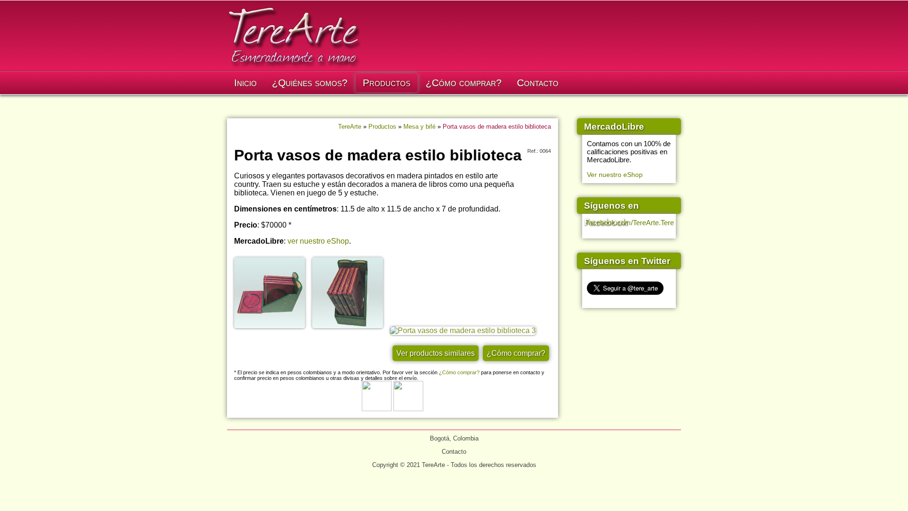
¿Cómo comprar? (464, 82)
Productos (386, 82)
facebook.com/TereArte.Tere (630, 223)
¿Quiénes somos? (310, 82)
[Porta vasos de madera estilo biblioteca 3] (465, 330)
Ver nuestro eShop (615, 174)
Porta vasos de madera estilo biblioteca (497, 126)
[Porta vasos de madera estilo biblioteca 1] (272, 330)
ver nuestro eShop (318, 241)
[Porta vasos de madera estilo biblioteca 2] (350, 330)
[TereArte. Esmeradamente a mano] (294, 68)
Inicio (245, 82)
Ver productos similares (435, 353)
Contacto (538, 82)
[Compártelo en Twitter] (408, 409)
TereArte (349, 126)
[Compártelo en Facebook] (377, 409)
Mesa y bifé (419, 126)
